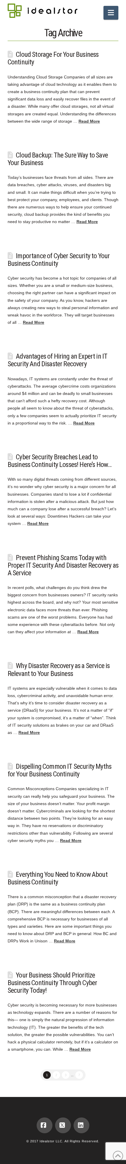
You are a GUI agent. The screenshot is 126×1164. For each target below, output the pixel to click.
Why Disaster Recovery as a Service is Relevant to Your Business (59, 669)
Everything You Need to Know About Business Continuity (58, 878)
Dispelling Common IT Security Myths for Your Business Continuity (59, 770)
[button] (110, 13)
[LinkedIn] (81, 1125)
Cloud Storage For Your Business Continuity (53, 58)
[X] (63, 1125)
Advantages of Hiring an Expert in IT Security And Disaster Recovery (57, 360)
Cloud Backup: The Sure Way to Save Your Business (58, 159)
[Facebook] (44, 1125)
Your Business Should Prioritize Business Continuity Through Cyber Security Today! (52, 982)
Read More (89, 121)
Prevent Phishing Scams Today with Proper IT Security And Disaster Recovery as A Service (63, 565)
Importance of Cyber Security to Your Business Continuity (59, 260)
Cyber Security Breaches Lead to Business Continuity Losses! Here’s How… (60, 461)
